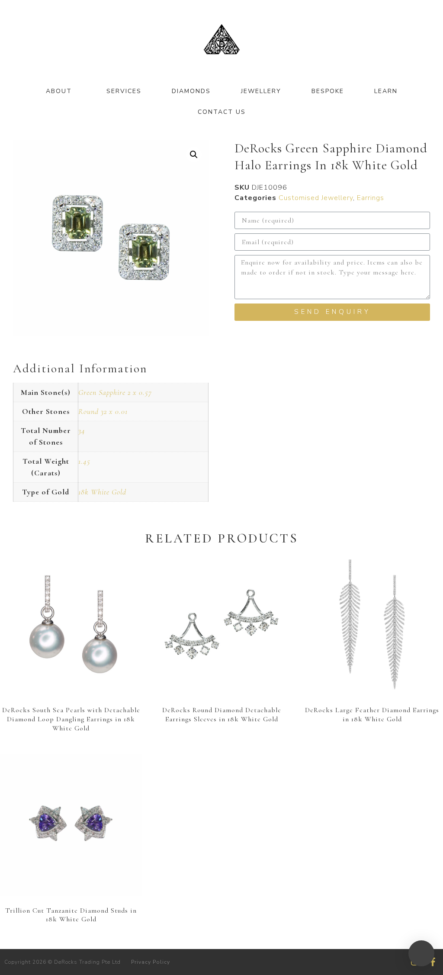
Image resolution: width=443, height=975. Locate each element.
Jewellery (261, 91)
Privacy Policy (150, 962)
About (59, 91)
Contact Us (222, 112)
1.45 (84, 461)
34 (81, 430)
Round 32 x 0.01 (103, 411)
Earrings (370, 198)
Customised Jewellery (316, 198)
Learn (386, 91)
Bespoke (327, 91)
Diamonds (191, 91)
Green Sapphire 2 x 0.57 (115, 392)
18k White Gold (102, 492)
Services (123, 91)
